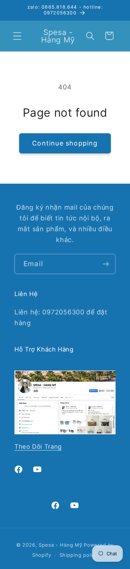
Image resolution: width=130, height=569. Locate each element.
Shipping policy (79, 555)
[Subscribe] (105, 264)
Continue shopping (65, 143)
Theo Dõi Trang (38, 446)
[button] (17, 35)
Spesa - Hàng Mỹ (60, 545)
